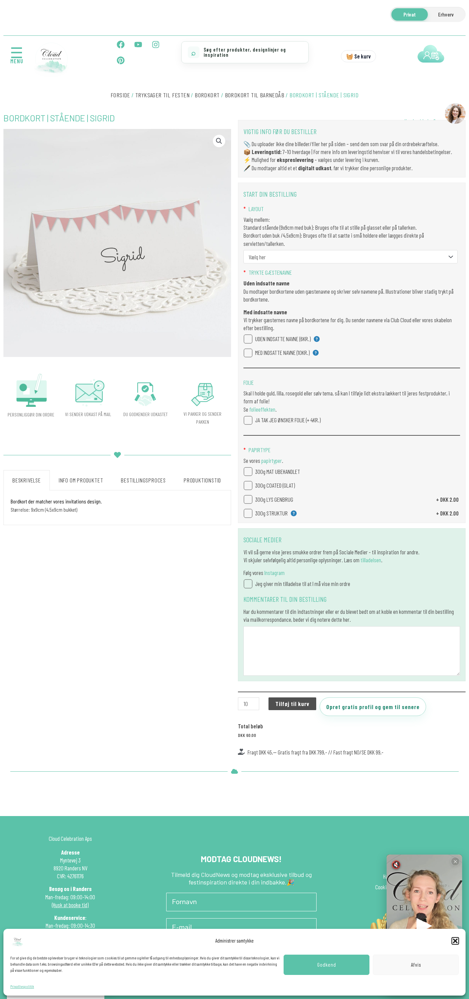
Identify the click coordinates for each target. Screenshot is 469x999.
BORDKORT (207, 95)
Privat (409, 14)
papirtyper (271, 460)
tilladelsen (371, 559)
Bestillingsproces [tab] (143, 480)
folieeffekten (261, 409)
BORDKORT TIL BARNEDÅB (254, 95)
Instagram (274, 572)
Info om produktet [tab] (81, 480)
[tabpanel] (117, 507)
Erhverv (446, 14)
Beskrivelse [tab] (26, 480)
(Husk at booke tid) (70, 904)
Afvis (416, 965)
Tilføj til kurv (292, 703)
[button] (455, 940)
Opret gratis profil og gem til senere (373, 706)
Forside (120, 95)
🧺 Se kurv (358, 56)
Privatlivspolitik (22, 986)
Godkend (326, 965)
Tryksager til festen (162, 95)
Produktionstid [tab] (202, 480)
